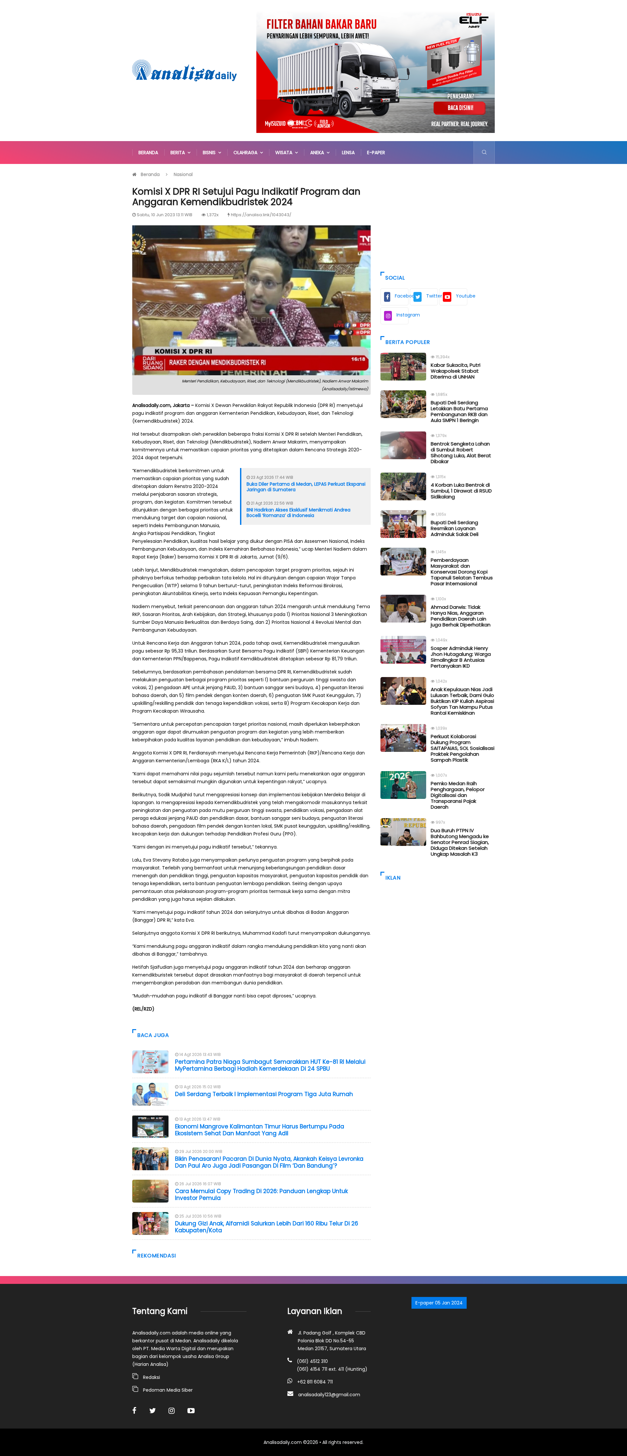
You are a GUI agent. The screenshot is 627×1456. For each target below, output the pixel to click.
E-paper (376, 152)
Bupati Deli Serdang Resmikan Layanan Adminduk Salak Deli (454, 528)
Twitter (432, 296)
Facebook (402, 296)
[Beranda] (184, 70)
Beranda (148, 152)
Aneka (318, 152)
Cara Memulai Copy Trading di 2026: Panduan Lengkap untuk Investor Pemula (261, 1194)
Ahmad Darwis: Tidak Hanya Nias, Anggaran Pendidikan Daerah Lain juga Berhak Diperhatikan (460, 616)
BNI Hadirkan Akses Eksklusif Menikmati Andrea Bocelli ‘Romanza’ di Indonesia (298, 513)
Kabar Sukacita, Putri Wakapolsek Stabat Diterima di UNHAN (455, 371)
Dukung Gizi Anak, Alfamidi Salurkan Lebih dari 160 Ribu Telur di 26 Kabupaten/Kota (266, 1227)
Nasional (183, 174)
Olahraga (246, 152)
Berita (178, 152)
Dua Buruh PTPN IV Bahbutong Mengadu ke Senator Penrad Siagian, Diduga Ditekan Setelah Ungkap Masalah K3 (460, 842)
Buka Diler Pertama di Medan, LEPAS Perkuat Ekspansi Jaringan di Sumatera (306, 487)
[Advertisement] (437, 216)
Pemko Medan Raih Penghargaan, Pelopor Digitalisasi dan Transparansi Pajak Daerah (458, 795)
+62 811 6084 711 (315, 1382)
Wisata (285, 152)
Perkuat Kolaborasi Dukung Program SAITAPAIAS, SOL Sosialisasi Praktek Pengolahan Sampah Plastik (462, 748)
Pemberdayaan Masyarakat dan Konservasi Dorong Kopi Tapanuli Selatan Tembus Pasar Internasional (462, 572)
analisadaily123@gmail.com (329, 1394)
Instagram (402, 315)
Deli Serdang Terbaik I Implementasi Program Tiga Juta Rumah (264, 1094)
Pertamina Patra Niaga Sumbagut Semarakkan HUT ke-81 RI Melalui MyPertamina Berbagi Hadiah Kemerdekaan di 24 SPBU (270, 1065)
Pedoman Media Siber (168, 1390)
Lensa (348, 152)
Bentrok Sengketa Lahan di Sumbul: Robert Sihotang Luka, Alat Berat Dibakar (461, 452)
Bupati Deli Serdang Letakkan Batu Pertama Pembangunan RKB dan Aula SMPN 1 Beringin (459, 411)
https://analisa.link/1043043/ (261, 215)
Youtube (461, 296)
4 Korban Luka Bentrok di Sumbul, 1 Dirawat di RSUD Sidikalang (461, 490)
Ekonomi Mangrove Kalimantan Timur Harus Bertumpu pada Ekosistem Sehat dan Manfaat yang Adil (259, 1130)
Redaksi (151, 1377)
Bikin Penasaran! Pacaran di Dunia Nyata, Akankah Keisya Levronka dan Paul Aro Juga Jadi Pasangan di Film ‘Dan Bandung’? (269, 1162)
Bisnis (210, 152)
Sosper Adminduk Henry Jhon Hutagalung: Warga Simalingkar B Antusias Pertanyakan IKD (461, 657)
